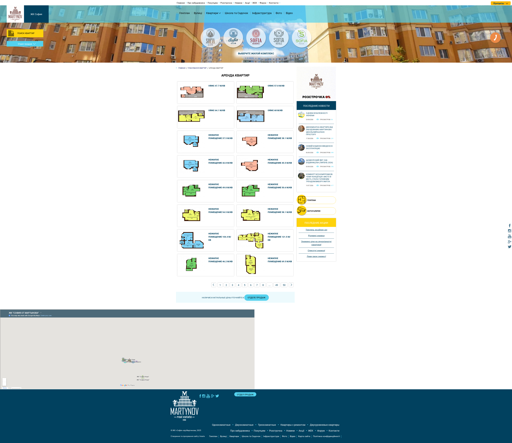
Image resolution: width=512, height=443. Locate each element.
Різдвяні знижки (316, 235)
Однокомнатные (221, 424)
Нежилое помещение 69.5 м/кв (280, 260)
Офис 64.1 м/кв (216, 110)
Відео (289, 13)
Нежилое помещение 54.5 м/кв (220, 210)
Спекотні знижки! (316, 250)
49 (276, 285)
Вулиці (198, 13)
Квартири (212, 13)
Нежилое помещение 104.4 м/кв (219, 236)
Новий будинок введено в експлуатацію (319, 147)
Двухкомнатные (244, 424)
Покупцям (213, 3)
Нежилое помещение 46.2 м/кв (220, 260)
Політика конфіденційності (326, 436)
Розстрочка (226, 3)
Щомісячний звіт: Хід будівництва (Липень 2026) (319, 161)
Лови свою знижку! (316, 256)
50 (284, 285)
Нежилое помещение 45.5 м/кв (280, 161)
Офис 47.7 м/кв (216, 85)
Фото (279, 13)
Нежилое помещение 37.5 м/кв (220, 136)
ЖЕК (254, 3)
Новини (238, 3)
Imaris (202, 436)
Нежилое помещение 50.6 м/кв (280, 186)
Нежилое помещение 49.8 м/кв (220, 186)
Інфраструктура (262, 13)
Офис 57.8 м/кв (276, 85)
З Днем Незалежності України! (317, 114)
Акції (247, 3)
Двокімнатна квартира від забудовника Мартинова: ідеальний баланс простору (319, 130)
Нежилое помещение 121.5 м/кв (279, 236)
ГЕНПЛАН (311, 200)
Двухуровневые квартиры (324, 424)
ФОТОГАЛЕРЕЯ (313, 211)
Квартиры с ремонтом (293, 424)
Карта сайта (304, 436)
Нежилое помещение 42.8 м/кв (220, 161)
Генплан (184, 13)
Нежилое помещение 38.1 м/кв (280, 136)
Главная (181, 3)
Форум (263, 3)
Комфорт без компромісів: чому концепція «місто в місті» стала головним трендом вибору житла (319, 178)
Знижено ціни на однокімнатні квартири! (316, 243)
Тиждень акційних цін (316, 229)
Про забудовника (196, 3)
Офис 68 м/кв (275, 110)
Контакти (273, 3)
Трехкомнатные (267, 424)
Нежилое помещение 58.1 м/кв (280, 210)
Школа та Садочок (236, 13)
